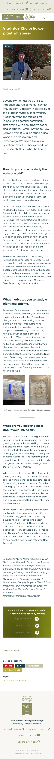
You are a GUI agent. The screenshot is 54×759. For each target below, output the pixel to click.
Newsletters (34, 666)
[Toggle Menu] (49, 17)
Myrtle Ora (23, 681)
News (19, 666)
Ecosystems (10, 681)
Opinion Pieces (12, 670)
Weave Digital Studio (32, 754)
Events (8, 666)
